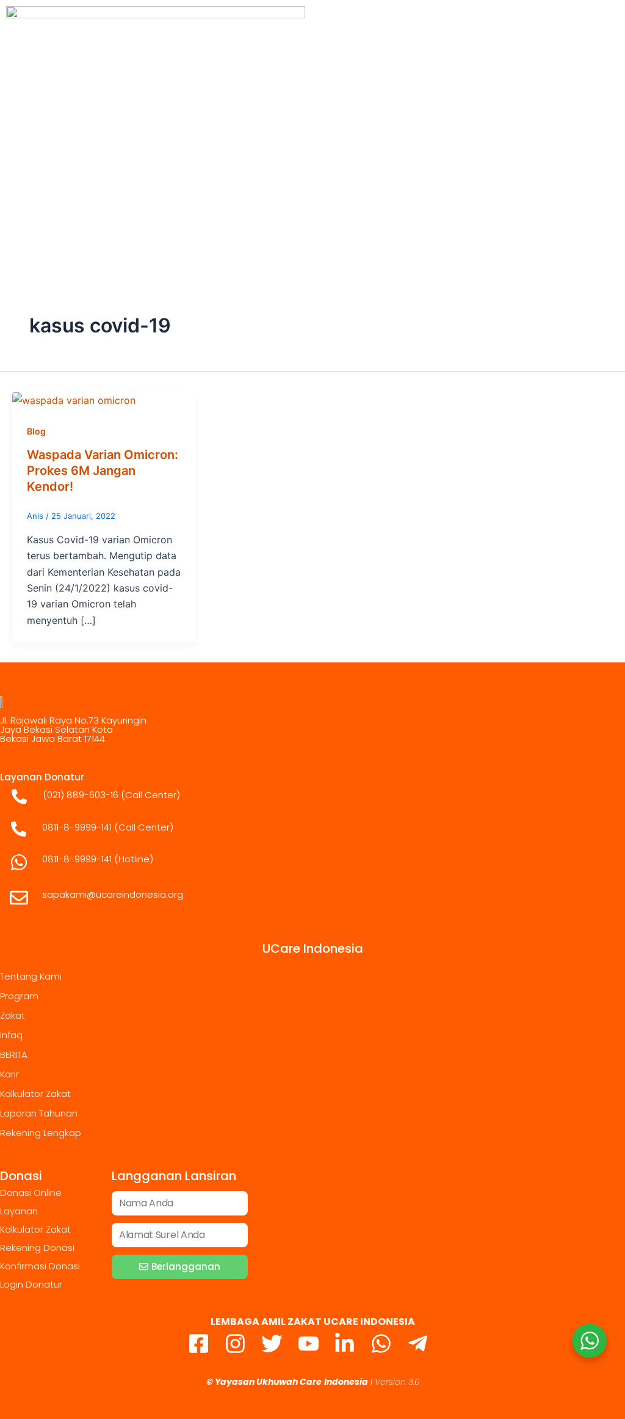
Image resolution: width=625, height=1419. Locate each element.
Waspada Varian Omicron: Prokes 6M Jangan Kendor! (102, 470)
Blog (36, 431)
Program (19, 995)
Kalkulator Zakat (35, 1093)
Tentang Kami (31, 976)
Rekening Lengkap (40, 1132)
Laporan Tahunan (39, 1113)
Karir (9, 1074)
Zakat (12, 1015)
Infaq (11, 1034)
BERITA (13, 1054)
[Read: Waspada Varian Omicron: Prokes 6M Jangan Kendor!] (73, 399)
